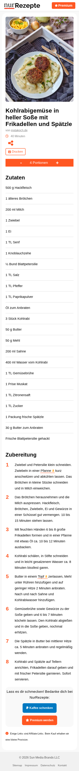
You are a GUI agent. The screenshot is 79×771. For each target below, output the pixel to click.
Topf (41, 576)
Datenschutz (48, 765)
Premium (65, 5)
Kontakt (62, 765)
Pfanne (46, 471)
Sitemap (17, 765)
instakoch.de (19, 130)
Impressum (31, 765)
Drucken (17, 151)
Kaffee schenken (41, 707)
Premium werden (41, 720)
